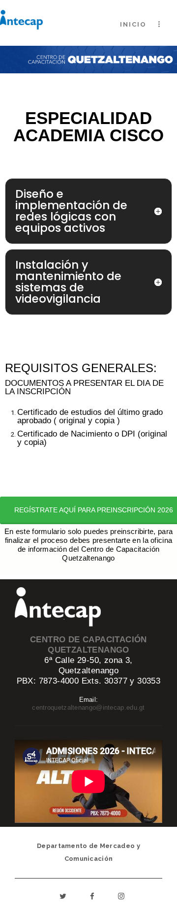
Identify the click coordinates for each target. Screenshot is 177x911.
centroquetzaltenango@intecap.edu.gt (88, 707)
